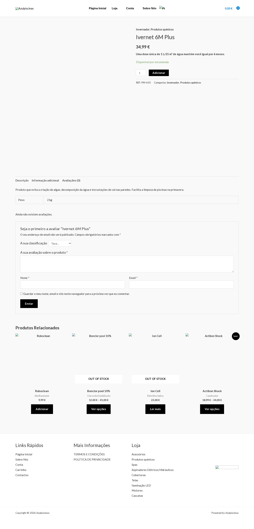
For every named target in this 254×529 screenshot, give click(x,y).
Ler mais (155, 409)
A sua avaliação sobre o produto (44, 252)
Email (133, 277)
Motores (137, 490)
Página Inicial (97, 8)
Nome (24, 277)
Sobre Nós (149, 8)
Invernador (142, 29)
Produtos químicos (162, 29)
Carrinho (20, 469)
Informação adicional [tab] (45, 180)
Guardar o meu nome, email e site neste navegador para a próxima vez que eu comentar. (76, 293)
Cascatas (137, 495)
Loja (114, 8)
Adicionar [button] (42, 409)
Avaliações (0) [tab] (71, 180)
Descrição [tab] (21, 180)
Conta (130, 8)
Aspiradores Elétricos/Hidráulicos (153, 469)
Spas (134, 464)
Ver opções (98, 409)
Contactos (21, 475)
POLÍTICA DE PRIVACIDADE (92, 459)
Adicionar (158, 72)
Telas (135, 480)
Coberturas (139, 475)
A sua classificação (33, 243)
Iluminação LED (141, 485)
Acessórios (138, 454)
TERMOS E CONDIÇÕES (89, 454)
